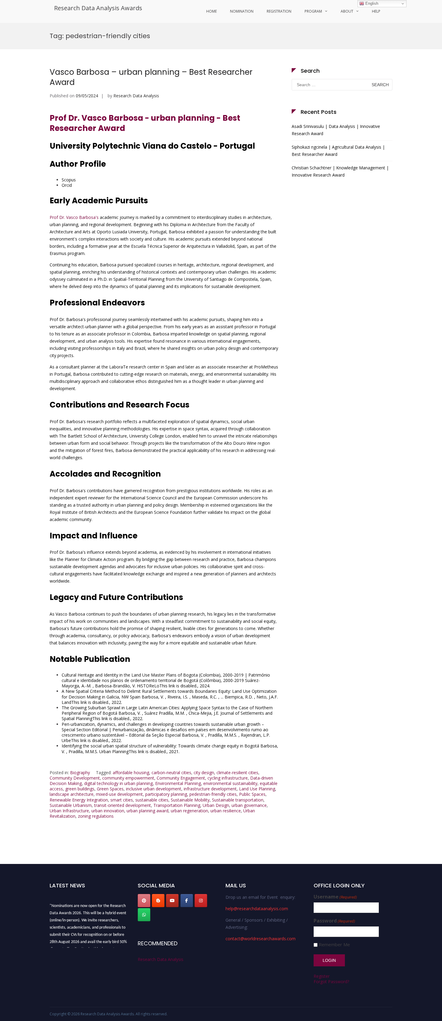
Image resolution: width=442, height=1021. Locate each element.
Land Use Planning (257, 789)
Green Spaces (110, 789)
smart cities (121, 800)
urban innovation (107, 810)
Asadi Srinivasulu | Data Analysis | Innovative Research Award (336, 129)
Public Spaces (252, 794)
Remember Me (334, 944)
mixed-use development (119, 794)
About (347, 11)
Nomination (241, 11)
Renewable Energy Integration (79, 800)
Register (322, 976)
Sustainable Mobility (190, 800)
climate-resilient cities (237, 772)
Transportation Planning (176, 805)
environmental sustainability (230, 783)
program (313, 11)
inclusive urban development (153, 789)
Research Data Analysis (136, 95)
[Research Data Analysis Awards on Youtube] (172, 900)
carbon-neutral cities (171, 772)
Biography (80, 772)
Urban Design (216, 805)
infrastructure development (210, 789)
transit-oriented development (122, 805)
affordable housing (131, 772)
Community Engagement (181, 778)
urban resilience (225, 810)
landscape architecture (72, 794)
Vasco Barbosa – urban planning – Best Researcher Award (151, 77)
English (371, 3)
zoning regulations (96, 816)
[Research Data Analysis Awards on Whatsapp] (144, 914)
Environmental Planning (178, 783)
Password (334, 921)
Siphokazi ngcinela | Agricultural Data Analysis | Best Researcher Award (338, 150)
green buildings (79, 789)
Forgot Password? (331, 981)
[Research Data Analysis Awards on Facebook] (186, 900)
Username (335, 897)
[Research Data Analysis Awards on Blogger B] (158, 900)
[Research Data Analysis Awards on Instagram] (201, 900)
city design (204, 772)
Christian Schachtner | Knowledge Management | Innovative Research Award (340, 171)
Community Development (75, 778)
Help (376, 11)
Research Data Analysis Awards (98, 8)
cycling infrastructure (227, 778)
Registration (279, 11)
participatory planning (166, 794)
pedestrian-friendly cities (213, 794)
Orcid (67, 185)
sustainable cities (151, 800)
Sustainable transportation (237, 800)
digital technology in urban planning (118, 783)
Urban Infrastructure (69, 810)
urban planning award (147, 810)
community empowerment (128, 778)
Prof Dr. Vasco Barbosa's (74, 217)
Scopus (69, 180)
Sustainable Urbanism (71, 805)
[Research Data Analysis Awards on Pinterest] (144, 900)
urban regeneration (189, 810)
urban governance (249, 805)
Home (211, 11)
